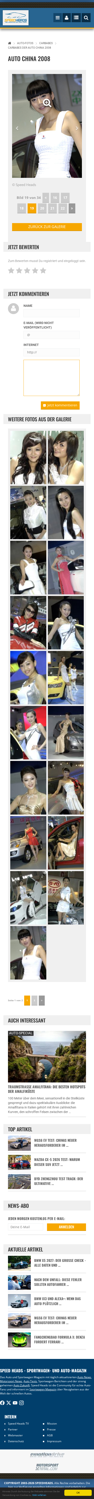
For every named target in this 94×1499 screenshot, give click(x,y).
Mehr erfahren (39, 1495)
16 (55, 197)
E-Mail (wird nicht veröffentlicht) (39, 325)
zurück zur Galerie (47, 226)
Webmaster (15, 1435)
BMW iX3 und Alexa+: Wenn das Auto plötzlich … (57, 1301)
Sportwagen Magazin (42, 1389)
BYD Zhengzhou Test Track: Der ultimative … (58, 1181)
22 (63, 208)
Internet (31, 345)
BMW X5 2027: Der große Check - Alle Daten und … (60, 1263)
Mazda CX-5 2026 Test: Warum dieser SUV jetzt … (57, 1162)
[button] (17, 126)
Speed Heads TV (18, 1423)
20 (42, 208)
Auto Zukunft (21, 1385)
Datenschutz (16, 1441)
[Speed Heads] (16, 17)
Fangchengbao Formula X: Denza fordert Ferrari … (59, 1339)
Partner (13, 1429)
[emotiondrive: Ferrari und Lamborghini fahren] (47, 1455)
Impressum (54, 1441)
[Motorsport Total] (47, 1467)
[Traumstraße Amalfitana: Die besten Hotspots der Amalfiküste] (47, 1056)
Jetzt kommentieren (62, 405)
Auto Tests (30, 1381)
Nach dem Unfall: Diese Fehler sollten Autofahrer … (58, 1282)
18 (22, 208)
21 (52, 208)
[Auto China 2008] (28, 457)
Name (28, 305)
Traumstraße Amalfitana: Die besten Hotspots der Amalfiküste (46, 1089)
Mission (52, 1423)
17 (65, 197)
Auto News (84, 1377)
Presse (51, 1429)
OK (78, 1492)
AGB (50, 1435)
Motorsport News (11, 1381)
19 (32, 208)
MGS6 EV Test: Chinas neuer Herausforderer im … (55, 1142)
